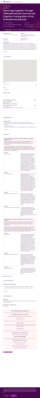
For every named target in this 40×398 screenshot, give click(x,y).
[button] (6, 103)
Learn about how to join (20, 343)
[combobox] (19, 84)
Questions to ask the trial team (20, 347)
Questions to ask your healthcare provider (20, 345)
